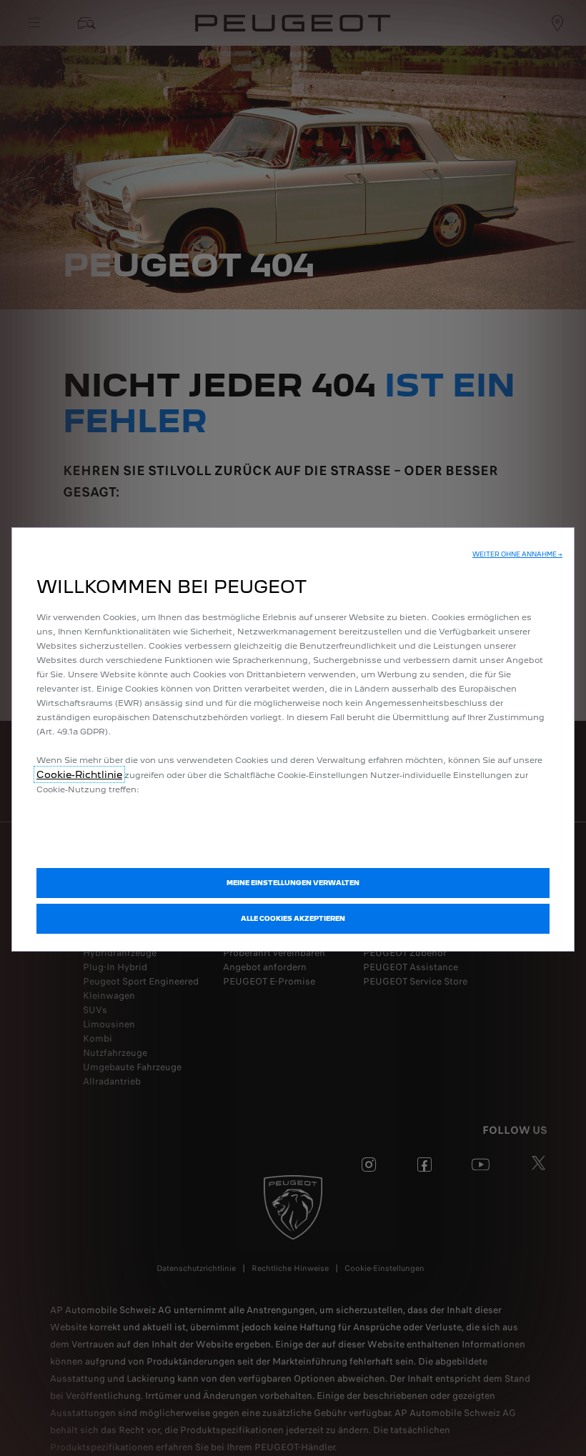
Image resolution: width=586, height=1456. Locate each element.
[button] (517, 554)
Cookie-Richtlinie (79, 774)
